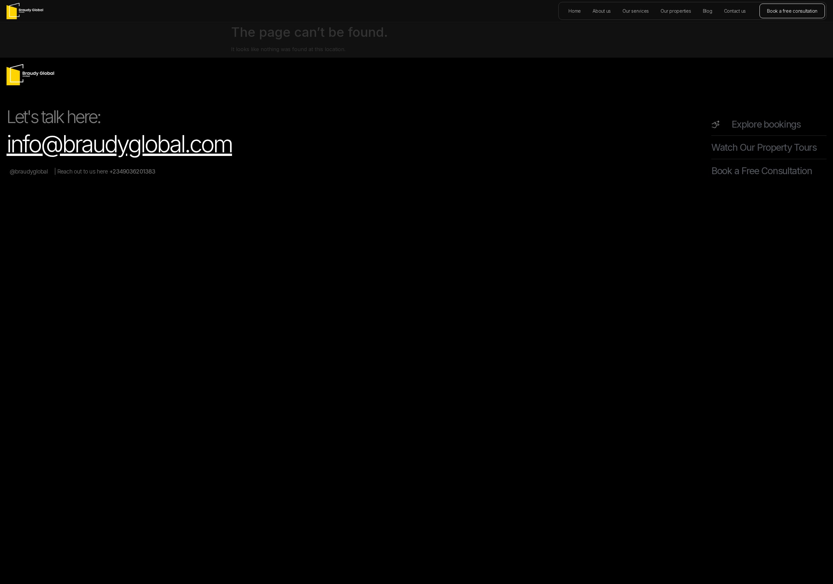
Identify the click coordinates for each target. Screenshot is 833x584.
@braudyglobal (29, 171)
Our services (635, 11)
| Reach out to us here (104, 171)
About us (602, 11)
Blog (707, 11)
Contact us (735, 11)
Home (574, 11)
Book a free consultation (792, 11)
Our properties (676, 11)
